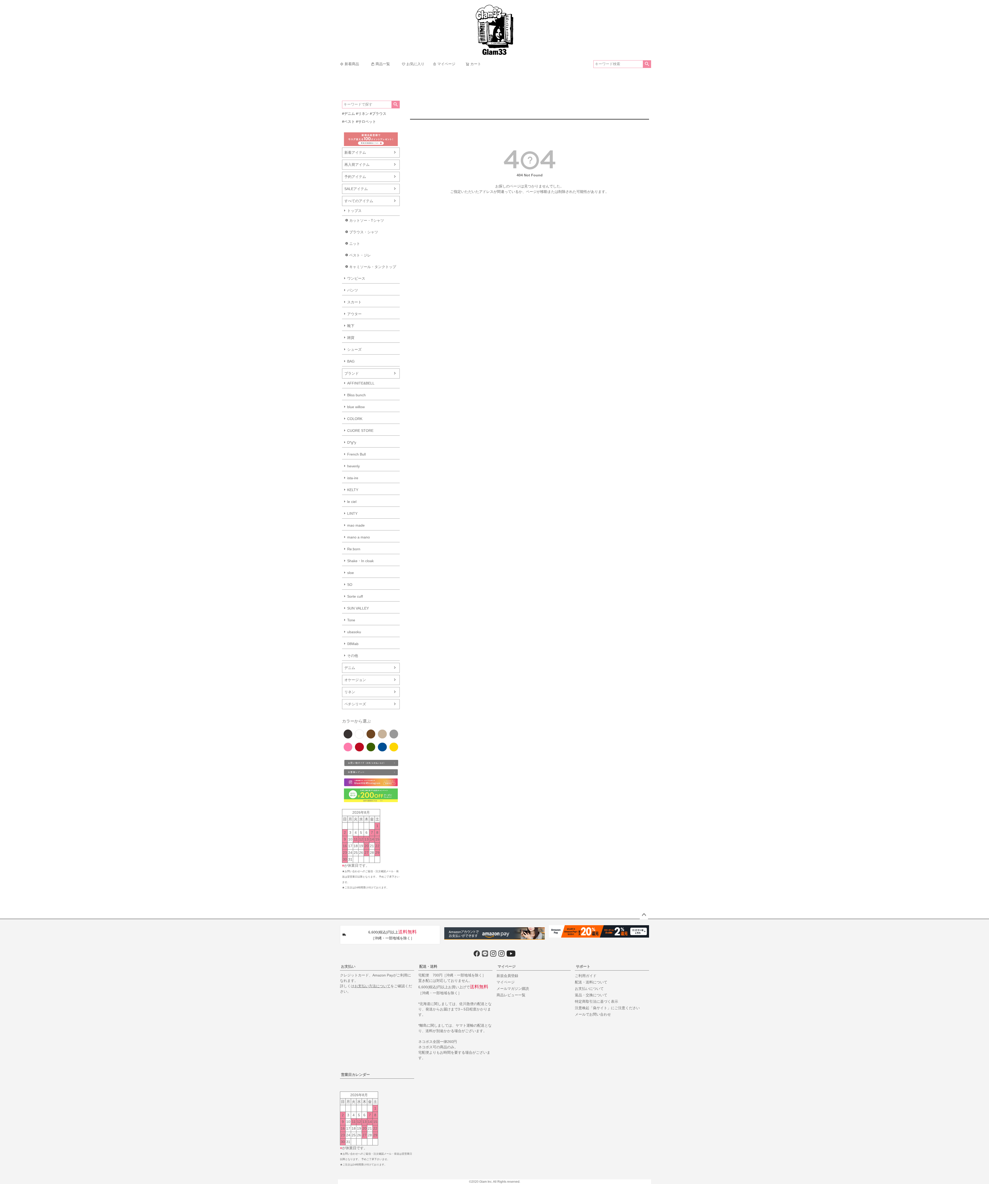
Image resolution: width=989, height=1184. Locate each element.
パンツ (352, 290)
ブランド (351, 373)
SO (349, 584)
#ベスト (348, 121)
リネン (349, 692)
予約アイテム (355, 177)
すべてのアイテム (358, 201)
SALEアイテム (356, 189)
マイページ (446, 64)
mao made (356, 525)
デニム (349, 668)
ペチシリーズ (355, 704)
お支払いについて (589, 988)
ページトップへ (644, 915)
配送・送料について (591, 982)
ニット (354, 244)
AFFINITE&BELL (360, 383)
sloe (350, 573)
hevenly (353, 466)
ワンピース (356, 278)
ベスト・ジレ (360, 255)
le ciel (351, 502)
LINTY (352, 513)
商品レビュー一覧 (511, 995)
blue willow (356, 407)
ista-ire (352, 478)
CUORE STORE (360, 430)
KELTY (352, 490)
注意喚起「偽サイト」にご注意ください (607, 1008)
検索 (647, 64)
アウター (354, 314)
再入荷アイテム (357, 164)
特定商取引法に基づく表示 (596, 1001)
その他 (352, 656)
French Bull (356, 454)
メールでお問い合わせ (593, 1014)
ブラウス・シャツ (363, 232)
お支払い (348, 966)
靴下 (350, 326)
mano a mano (358, 537)
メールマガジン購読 (513, 988)
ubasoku (354, 632)
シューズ (354, 349)
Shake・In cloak (360, 561)
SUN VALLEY (358, 608)
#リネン (362, 113)
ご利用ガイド (585, 976)
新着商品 (352, 64)
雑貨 (350, 338)
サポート (583, 966)
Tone (351, 620)
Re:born (353, 549)
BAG (351, 361)
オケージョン (355, 680)
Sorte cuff (355, 596)
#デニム (348, 113)
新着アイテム (355, 152)
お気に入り (415, 64)
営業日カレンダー (355, 1075)
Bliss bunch (356, 395)
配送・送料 (428, 966)
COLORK (354, 419)
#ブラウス (378, 113)
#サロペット (366, 121)
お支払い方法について (372, 986)
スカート (354, 302)
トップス (354, 211)
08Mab (353, 644)
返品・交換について (591, 995)
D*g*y (351, 442)
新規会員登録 (507, 976)
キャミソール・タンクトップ (372, 267)
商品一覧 (383, 64)
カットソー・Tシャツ (366, 220)
